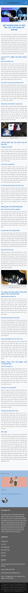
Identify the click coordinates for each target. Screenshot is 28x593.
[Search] (1, 2)
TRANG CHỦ (4, 541)
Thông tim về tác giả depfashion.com (11, 494)
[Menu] (26, 2)
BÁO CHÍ (3, 553)
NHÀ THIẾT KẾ (5, 550)
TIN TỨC (3, 544)
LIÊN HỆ (3, 556)
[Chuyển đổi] (26, 544)
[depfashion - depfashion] (14, 2)
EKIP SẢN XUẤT (5, 547)
